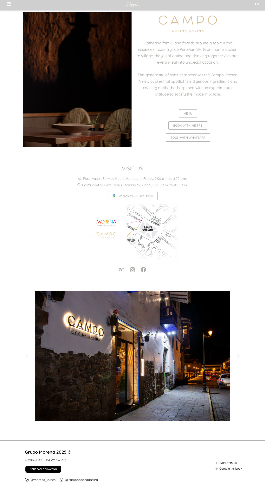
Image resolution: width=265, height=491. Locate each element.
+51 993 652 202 (56, 460)
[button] (26, 356)
